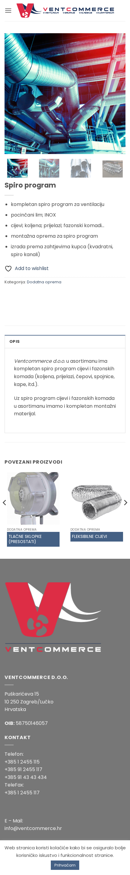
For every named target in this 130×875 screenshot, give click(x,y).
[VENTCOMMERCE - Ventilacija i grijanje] (65, 11)
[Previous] (14, 94)
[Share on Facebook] (21, 296)
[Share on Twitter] (32, 296)
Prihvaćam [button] (65, 865)
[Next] (115, 94)
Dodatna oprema (44, 282)
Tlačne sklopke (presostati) (25, 539)
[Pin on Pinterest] (54, 296)
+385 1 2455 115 (22, 761)
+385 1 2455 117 (22, 792)
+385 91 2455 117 (23, 769)
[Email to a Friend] (43, 296)
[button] (8, 10)
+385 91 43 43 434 (26, 777)
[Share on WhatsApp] (10, 296)
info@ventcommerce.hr (33, 828)
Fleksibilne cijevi (89, 536)
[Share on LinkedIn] (65, 296)
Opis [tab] (14, 341)
